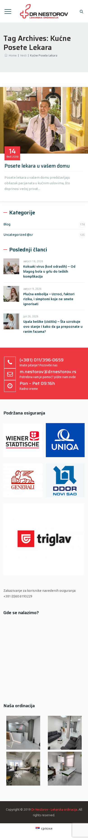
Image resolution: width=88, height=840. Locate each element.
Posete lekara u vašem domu (37, 166)
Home (12, 55)
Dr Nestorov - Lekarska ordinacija (54, 809)
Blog (6, 224)
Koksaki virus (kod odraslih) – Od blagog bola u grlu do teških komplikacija (49, 271)
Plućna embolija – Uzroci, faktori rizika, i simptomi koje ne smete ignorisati (48, 299)
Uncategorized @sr (18, 234)
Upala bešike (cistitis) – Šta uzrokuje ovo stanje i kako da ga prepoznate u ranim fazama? (53, 326)
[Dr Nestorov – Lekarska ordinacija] (44, 11)
